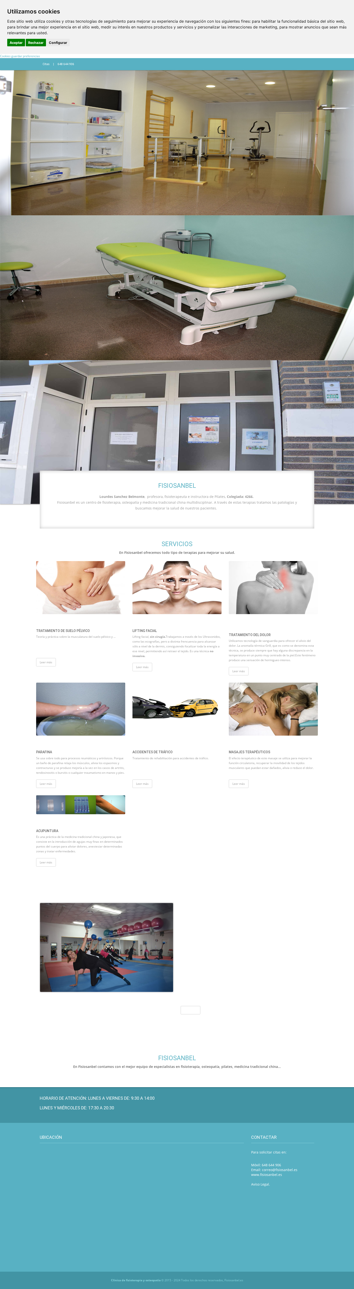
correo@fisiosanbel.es (279, 1169)
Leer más (46, 662)
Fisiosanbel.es (233, 1280)
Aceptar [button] (16, 43)
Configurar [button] (58, 43)
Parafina (44, 752)
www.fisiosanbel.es (266, 1174)
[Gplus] (199, 64)
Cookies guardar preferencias (20, 56)
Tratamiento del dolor (250, 635)
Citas (46, 64)
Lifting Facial (144, 631)
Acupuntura (47, 831)
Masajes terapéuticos (249, 752)
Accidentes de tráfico (152, 752)
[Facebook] (192, 64)
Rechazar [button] (36, 43)
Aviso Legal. (260, 1184)
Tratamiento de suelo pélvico (63, 631)
